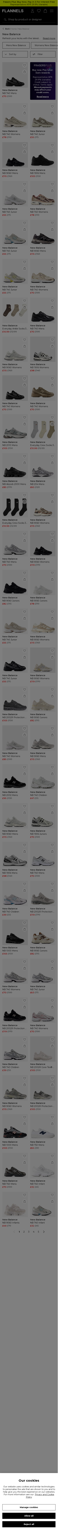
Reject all (29, 1524)
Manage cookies (29, 1507)
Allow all (28, 1515)
